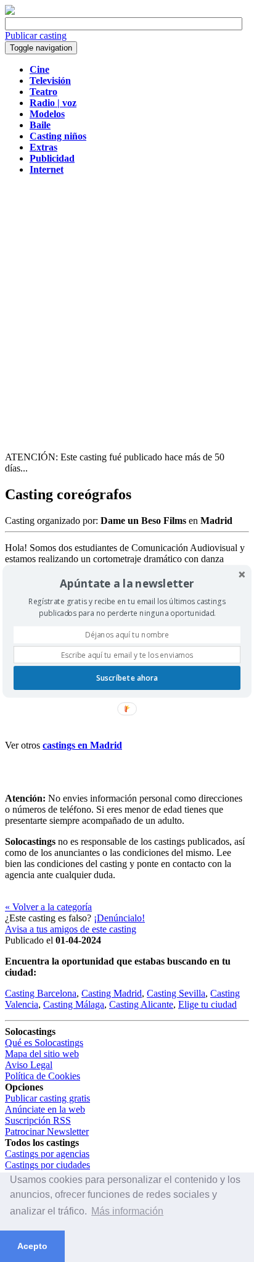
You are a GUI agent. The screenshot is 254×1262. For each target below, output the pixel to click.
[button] (127, 583)
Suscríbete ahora (127, 678)
